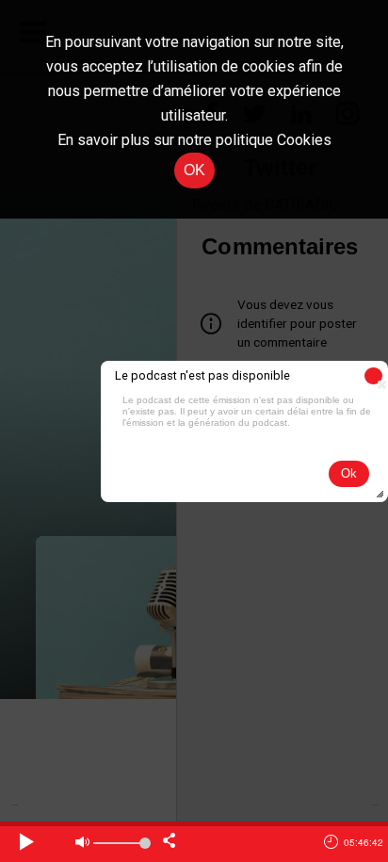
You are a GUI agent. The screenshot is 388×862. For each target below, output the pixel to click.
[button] (373, 375)
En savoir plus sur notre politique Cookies (194, 140)
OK (194, 170)
